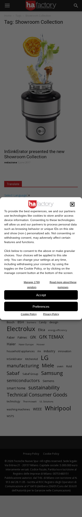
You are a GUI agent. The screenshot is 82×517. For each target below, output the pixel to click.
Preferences (41, 306)
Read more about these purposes (63, 285)
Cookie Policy (29, 314)
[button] (72, 204)
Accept (41, 295)
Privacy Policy (51, 314)
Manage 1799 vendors (32, 285)
